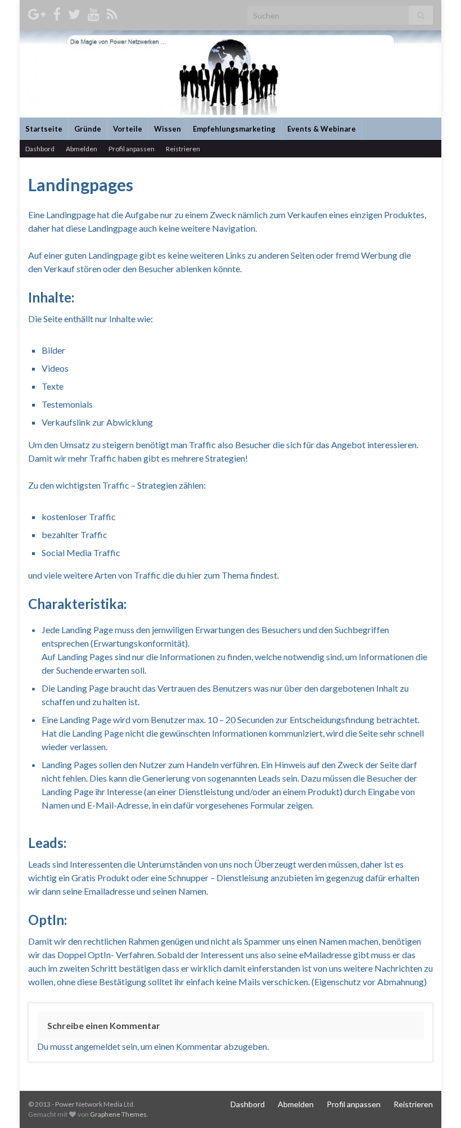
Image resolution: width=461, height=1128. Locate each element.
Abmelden (81, 149)
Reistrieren (183, 149)
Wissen (167, 128)
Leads (269, 778)
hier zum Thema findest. (233, 575)
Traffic (203, 444)
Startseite (43, 128)
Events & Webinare (321, 128)
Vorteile (127, 128)
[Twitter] (74, 12)
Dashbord (40, 149)
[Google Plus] (37, 12)
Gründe (87, 128)
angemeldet (97, 1046)
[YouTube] (94, 12)
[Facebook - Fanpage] (57, 12)
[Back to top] (436, 1103)
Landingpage (71, 214)
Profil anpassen (132, 149)
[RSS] (112, 12)
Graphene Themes (118, 1114)
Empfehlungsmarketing (234, 128)
